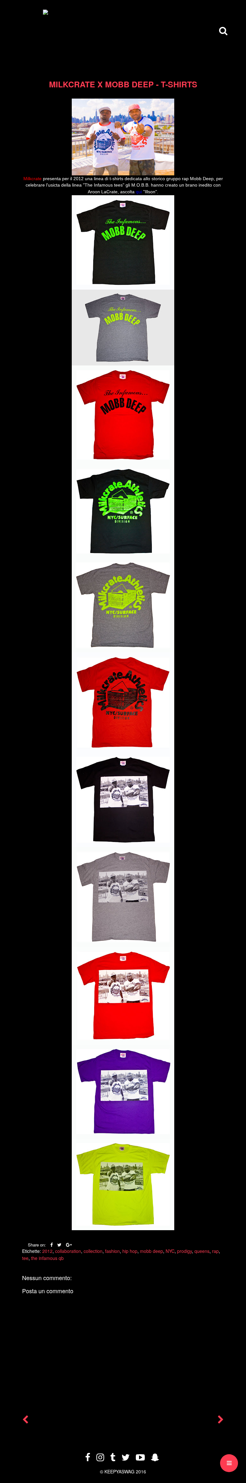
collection (93, 1251)
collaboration (68, 1251)
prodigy (184, 1251)
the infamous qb (47, 1258)
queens (201, 1251)
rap (215, 1251)
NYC (170, 1251)
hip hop (129, 1251)
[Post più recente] (25, 1421)
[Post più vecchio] (220, 1421)
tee (25, 1258)
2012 (47, 1251)
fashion (112, 1251)
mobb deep (151, 1251)
